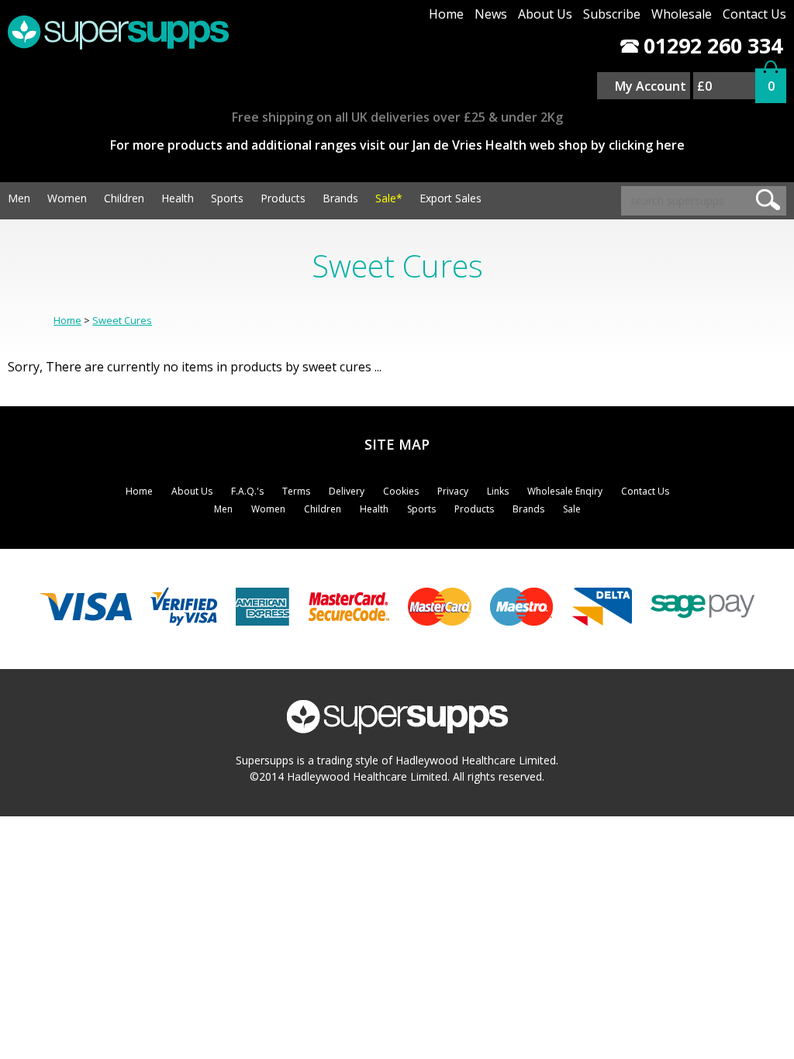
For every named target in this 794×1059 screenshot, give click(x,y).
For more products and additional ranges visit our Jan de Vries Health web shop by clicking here (397, 145)
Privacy (452, 491)
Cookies (401, 491)
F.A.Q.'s (247, 491)
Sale (572, 509)
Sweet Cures (122, 320)
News (491, 13)
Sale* (388, 198)
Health (177, 198)
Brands (340, 198)
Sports (227, 198)
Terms (296, 491)
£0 (704, 86)
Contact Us (754, 13)
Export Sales (450, 198)
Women (67, 198)
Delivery (346, 491)
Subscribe (611, 13)
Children (124, 198)
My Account (650, 86)
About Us (545, 13)
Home (446, 13)
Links (498, 491)
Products (283, 198)
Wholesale (681, 13)
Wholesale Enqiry (564, 491)
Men (19, 198)
